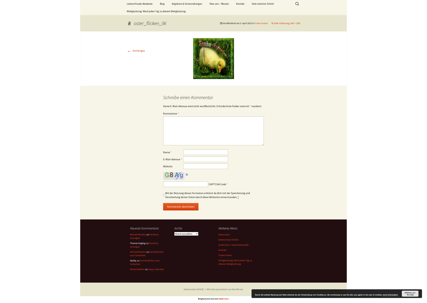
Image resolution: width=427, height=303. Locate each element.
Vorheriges (136, 50)
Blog (162, 3)
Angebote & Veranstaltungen (187, 3)
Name (167, 152)
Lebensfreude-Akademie (140, 3)
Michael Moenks (138, 234)
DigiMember (223, 299)
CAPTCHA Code (217, 184)
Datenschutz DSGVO (229, 239)
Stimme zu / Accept (410, 293)
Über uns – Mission (219, 3)
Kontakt (240, 3)
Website (167, 166)
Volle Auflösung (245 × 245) (287, 23)
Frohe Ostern (261, 23)
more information (390, 294)
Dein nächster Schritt (263, 3)
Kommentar (171, 113)
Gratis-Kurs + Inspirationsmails (234, 244)
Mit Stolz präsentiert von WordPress (225, 289)
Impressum (224, 234)
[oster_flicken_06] (213, 58)
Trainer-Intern (225, 255)
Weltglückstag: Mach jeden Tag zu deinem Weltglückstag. (156, 11)
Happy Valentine (156, 269)
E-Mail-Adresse (172, 159)
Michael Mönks (137, 269)
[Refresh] (187, 174)
